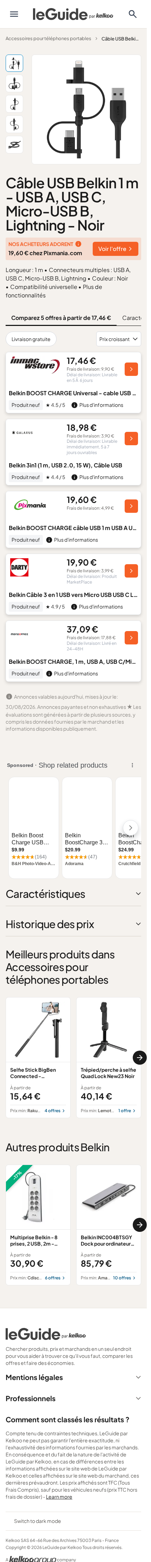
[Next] (140, 1058)
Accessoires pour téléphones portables (48, 38)
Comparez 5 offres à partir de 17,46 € (61, 317)
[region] (73, 1057)
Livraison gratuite (31, 339)
